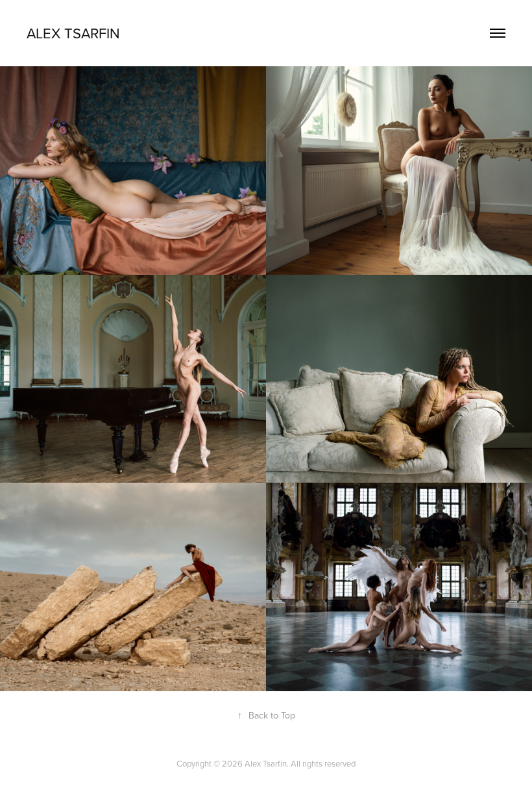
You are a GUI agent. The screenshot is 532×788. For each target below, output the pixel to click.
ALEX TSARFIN (73, 33)
